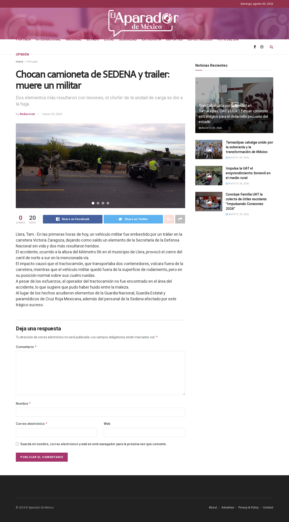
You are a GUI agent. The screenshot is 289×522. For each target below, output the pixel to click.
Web (107, 424)
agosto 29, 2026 (211, 128)
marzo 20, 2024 (52, 114)
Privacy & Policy (248, 507)
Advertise (227, 507)
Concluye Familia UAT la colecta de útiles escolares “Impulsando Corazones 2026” (246, 201)
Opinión (22, 54)
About (213, 507)
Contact (268, 507)
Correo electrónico (32, 423)
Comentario (26, 347)
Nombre (23, 403)
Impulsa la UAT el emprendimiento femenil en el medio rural (248, 173)
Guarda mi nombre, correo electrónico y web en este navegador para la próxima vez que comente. (93, 444)
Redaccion (27, 114)
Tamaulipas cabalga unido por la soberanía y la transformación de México (249, 147)
